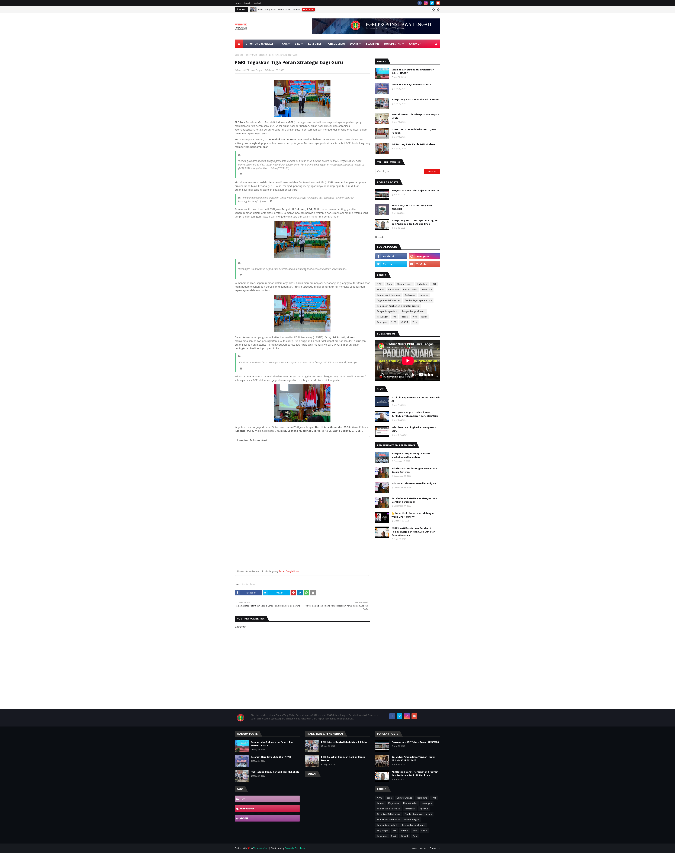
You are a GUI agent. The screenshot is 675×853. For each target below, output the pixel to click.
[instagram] (426, 3)
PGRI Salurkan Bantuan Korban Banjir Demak (343, 758)
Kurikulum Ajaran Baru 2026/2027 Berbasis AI (415, 399)
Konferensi (410, 294)
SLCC (393, 322)
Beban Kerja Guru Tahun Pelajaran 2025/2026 (411, 207)
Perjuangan (382, 316)
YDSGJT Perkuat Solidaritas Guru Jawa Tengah (413, 131)
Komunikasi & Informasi (388, 294)
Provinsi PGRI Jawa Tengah (250, 70)
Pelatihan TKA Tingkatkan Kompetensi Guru (414, 429)
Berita (245, 583)
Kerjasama (393, 289)
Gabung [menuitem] (414, 43)
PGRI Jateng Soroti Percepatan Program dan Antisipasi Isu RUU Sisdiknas (414, 222)
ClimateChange (404, 284)
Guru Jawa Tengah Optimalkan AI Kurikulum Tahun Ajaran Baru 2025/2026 (414, 414)
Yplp (415, 322)
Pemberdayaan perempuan (418, 300)
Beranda (239, 54)
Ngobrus (424, 294)
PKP (394, 316)
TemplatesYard (260, 848)
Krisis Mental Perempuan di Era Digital (413, 483)
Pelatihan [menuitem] (372, 43)
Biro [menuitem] (298, 43)
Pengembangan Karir (387, 311)
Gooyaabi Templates (295, 848)
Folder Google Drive (289, 571)
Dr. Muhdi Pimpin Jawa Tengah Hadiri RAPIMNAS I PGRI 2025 (413, 758)
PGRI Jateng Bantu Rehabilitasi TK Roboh (279, 9)
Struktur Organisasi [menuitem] (259, 43)
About (247, 2)
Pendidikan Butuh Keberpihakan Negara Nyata (415, 116)
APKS (379, 284)
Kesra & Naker (410, 289)
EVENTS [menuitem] (354, 43)
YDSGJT (404, 322)
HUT (434, 284)
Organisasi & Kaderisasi (388, 300)
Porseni (404, 316)
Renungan (382, 322)
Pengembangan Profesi (413, 311)
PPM (415, 316)
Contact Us (435, 848)
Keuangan (427, 289)
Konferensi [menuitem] (315, 43)
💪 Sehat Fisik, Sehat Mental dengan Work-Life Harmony (413, 515)
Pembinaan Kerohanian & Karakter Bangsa (398, 305)
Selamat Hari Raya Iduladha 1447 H (411, 84)
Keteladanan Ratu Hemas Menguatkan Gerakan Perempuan (414, 500)
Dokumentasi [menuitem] (392, 43)
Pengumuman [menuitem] (336, 43)
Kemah (380, 289)
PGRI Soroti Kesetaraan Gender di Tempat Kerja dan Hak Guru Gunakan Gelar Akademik (413, 532)
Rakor (247, 54)
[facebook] (419, 3)
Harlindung (421, 284)
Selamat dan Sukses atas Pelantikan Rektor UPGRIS (412, 71)
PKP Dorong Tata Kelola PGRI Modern (413, 144)
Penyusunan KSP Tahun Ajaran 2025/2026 (415, 190)
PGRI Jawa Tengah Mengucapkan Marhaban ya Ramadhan (410, 455)
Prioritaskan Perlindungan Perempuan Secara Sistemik (414, 470)
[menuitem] (239, 44)
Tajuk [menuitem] (283, 43)
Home (238, 2)
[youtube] (438, 3)
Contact (257, 2)
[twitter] (432, 3)
